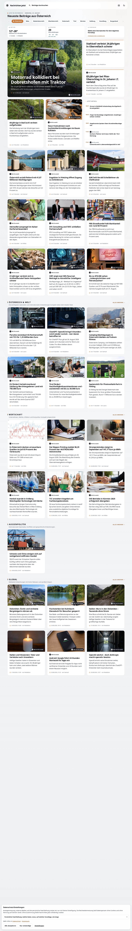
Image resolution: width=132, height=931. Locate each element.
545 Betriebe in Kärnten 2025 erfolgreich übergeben (102, 500)
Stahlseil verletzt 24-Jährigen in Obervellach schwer (103, 45)
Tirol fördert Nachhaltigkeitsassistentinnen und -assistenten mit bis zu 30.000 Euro (66, 386)
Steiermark (65, 21)
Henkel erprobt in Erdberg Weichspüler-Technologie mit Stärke (26, 500)
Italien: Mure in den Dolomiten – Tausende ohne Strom (103, 610)
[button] (26, 32)
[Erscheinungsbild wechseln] (124, 5)
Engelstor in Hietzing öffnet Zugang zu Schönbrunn (65, 178)
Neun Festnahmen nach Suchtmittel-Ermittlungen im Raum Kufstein (64, 128)
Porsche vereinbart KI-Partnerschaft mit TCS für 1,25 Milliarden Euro (26, 336)
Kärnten (83, 21)
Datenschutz (16, 921)
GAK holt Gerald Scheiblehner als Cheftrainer (104, 178)
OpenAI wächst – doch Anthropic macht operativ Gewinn (104, 656)
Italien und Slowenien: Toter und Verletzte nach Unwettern (24, 656)
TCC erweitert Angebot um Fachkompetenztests (61, 500)
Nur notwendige (25, 926)
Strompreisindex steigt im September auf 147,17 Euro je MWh (105, 448)
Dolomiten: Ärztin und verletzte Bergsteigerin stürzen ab (24, 610)
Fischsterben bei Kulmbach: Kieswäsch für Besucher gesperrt (64, 610)
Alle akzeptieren (10, 926)
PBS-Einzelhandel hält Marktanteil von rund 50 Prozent (104, 224)
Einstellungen (39, 926)
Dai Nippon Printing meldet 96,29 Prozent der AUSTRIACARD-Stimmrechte (64, 449)
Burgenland (114, 21)
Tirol (74, 21)
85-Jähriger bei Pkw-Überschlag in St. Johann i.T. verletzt (102, 79)
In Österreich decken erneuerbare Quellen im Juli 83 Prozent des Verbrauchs (25, 449)
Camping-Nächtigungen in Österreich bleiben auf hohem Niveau (103, 337)
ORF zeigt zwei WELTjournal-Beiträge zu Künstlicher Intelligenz (65, 277)
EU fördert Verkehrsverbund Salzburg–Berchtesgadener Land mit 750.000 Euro (26, 386)
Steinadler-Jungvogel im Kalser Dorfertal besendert (24, 228)
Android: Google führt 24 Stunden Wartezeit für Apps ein (64, 659)
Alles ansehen (118, 302)
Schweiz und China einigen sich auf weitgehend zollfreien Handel (26, 555)
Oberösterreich (53, 21)
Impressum (25, 921)
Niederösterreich (38, 21)
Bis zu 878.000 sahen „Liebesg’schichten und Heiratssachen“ (99, 278)
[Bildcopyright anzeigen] (42, 218)
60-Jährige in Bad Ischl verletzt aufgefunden (23, 124)
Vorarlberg (102, 21)
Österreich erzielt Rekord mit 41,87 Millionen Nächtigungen (25, 178)
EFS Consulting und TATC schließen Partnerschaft (65, 228)
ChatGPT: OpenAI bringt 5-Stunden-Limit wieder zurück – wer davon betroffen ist (65, 334)
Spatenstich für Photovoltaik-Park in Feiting (105, 385)
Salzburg (92, 21)
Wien (27, 21)
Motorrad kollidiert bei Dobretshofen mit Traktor (38, 79)
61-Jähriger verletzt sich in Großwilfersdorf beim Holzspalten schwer (25, 278)
